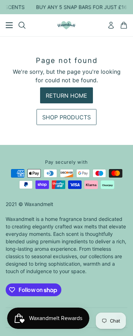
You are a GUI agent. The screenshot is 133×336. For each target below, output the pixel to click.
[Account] (111, 25)
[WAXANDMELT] (66, 25)
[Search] (22, 25)
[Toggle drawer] (9, 25)
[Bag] (123, 25)
